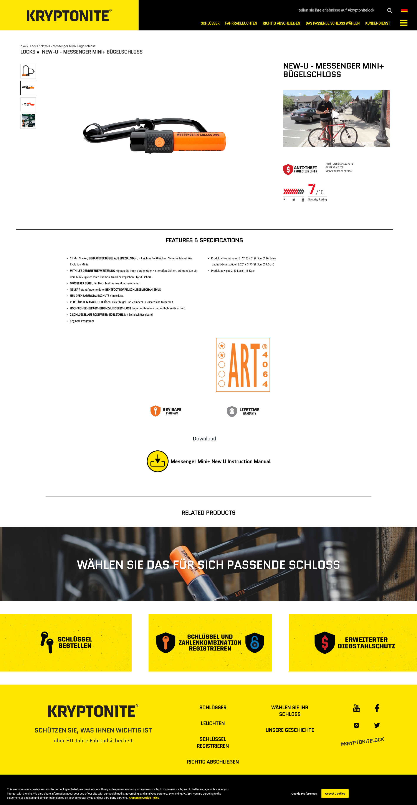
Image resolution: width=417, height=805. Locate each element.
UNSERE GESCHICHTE (290, 730)
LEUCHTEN (213, 723)
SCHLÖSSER (213, 707)
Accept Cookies (335, 793)
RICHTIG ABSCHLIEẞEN (213, 761)
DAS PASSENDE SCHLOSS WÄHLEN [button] (333, 23)
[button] (404, 10)
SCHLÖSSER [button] (210, 23)
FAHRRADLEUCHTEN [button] (241, 23)
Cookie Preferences (304, 793)
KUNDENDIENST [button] (377, 23)
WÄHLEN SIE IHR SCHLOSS (289, 711)
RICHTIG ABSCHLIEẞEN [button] (281, 23)
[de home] (69, 15)
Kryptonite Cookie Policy (144, 797)
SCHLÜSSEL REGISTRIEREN (213, 742)
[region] (208, 794)
